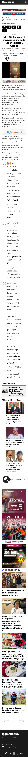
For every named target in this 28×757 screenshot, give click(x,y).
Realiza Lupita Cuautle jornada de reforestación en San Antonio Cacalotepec (14, 710)
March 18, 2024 (13, 277)
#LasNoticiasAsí (13, 356)
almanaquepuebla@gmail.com (13, 747)
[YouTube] (21, 753)
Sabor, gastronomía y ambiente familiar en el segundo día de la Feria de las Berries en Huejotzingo (13, 655)
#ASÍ (11, 283)
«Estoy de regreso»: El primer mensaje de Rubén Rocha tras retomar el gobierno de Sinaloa (14, 419)
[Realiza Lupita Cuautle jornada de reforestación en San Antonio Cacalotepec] (14, 697)
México (14, 34)
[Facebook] (6, 753)
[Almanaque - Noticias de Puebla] (7, 2)
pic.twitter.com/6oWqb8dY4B (14, 259)
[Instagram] (14, 753)
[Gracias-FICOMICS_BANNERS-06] (14, 13)
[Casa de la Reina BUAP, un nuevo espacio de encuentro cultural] (14, 580)
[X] (10, 753)
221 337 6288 (8, 744)
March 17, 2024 (13, 377)
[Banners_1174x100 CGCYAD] (14, 10)
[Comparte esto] (4, 27)
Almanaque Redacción (16, 59)
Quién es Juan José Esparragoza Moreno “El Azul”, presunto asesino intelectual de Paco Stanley (14, 467)
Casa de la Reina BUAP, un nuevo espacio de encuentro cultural (13, 592)
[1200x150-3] (14, 81)
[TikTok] (18, 753)
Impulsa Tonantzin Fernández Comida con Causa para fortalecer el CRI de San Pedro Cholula (12, 683)
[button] (22, 2)
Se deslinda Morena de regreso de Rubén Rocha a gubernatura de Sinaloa (15, 443)
